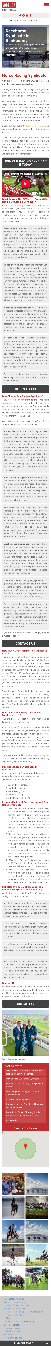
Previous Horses (14, 1331)
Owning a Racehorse (16, 1315)
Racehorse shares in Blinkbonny (19, 1321)
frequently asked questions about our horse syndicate (25, 1106)
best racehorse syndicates (19, 1099)
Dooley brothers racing (15, 1302)
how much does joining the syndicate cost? (24, 1085)
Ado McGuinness (14, 1338)
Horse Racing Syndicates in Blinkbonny (24, 1312)
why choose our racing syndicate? (23, 1079)
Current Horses (13, 1328)
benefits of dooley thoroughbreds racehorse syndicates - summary (23, 1114)
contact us (11, 1120)
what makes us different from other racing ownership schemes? (24, 1072)
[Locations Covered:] (3, 4)
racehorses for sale (34, 126)
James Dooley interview (17, 1305)
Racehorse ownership (14, 1299)
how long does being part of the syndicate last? (22, 1093)
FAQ (8, 1318)
